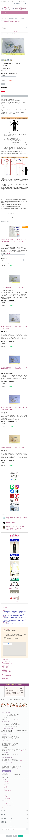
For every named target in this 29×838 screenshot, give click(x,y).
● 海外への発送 (5, 667)
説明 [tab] (3, 96)
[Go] (27, 829)
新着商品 (15, 31)
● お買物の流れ (5, 659)
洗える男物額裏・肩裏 (5, 20)
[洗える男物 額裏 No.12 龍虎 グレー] (13, 46)
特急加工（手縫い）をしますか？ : (8, 263)
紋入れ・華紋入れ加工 (8, 798)
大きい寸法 (6, 795)
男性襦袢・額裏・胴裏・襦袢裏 (11, 18)
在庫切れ (9, 835)
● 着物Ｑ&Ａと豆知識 (6, 670)
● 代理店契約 (4, 673)
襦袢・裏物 (6, 787)
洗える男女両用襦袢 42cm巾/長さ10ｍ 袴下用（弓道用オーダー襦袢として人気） (14, 241)
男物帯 (5, 784)
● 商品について (5, 669)
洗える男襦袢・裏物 (22, 18)
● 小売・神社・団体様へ (7, 671)
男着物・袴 (6, 781)
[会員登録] (14, 473)
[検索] (26, 28)
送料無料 (5, 796)
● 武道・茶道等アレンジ (7, 663)
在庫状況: (3, 80)
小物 (4, 792)
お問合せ (20, 835)
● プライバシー (5, 674)
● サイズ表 (4, 662)
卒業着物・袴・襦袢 (8, 790)
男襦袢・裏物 (6, 783)
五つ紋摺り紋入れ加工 (10, 522)
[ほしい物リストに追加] (15, 836)
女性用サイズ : (4, 258)
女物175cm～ (11, 588)
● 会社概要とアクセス (6, 677)
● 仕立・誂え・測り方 (6, 661)
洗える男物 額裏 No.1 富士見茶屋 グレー (13, 287)
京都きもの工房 (6, 629)
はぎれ (5, 793)
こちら (11, 745)
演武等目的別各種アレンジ (9, 805)
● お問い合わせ (5, 678)
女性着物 (5, 786)
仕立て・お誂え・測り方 (8, 802)
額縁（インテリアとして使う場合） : (9, 73)
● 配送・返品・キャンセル (7, 665)
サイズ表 (5, 803)
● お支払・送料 (5, 666)
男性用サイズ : (4, 253)
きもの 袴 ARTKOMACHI (14, 594)
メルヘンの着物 (14, 601)
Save (3, 91)
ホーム (2, 18)
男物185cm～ (17, 588)
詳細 (3, 702)
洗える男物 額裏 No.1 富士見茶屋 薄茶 (12, 447)
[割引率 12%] (14, 231)
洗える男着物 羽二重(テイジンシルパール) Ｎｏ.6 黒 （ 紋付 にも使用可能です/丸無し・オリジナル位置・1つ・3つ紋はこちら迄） (16, 528)
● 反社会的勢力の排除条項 (7, 675)
